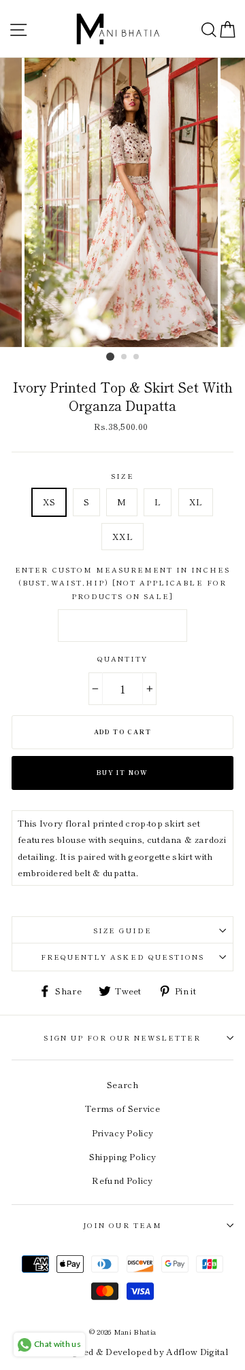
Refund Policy (122, 1180)
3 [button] (136, 357)
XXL (122, 536)
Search (122, 1084)
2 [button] (124, 357)
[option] (122, 202)
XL (196, 501)
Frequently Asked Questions (122, 957)
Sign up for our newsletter (122, 1037)
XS (49, 501)
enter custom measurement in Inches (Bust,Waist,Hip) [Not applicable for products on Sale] (122, 582)
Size (122, 476)
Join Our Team (122, 1225)
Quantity (122, 658)
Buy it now (122, 772)
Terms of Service (122, 1108)
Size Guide (122, 930)
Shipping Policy (123, 1156)
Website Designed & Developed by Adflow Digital (122, 1351)
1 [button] (110, 357)
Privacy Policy (122, 1132)
